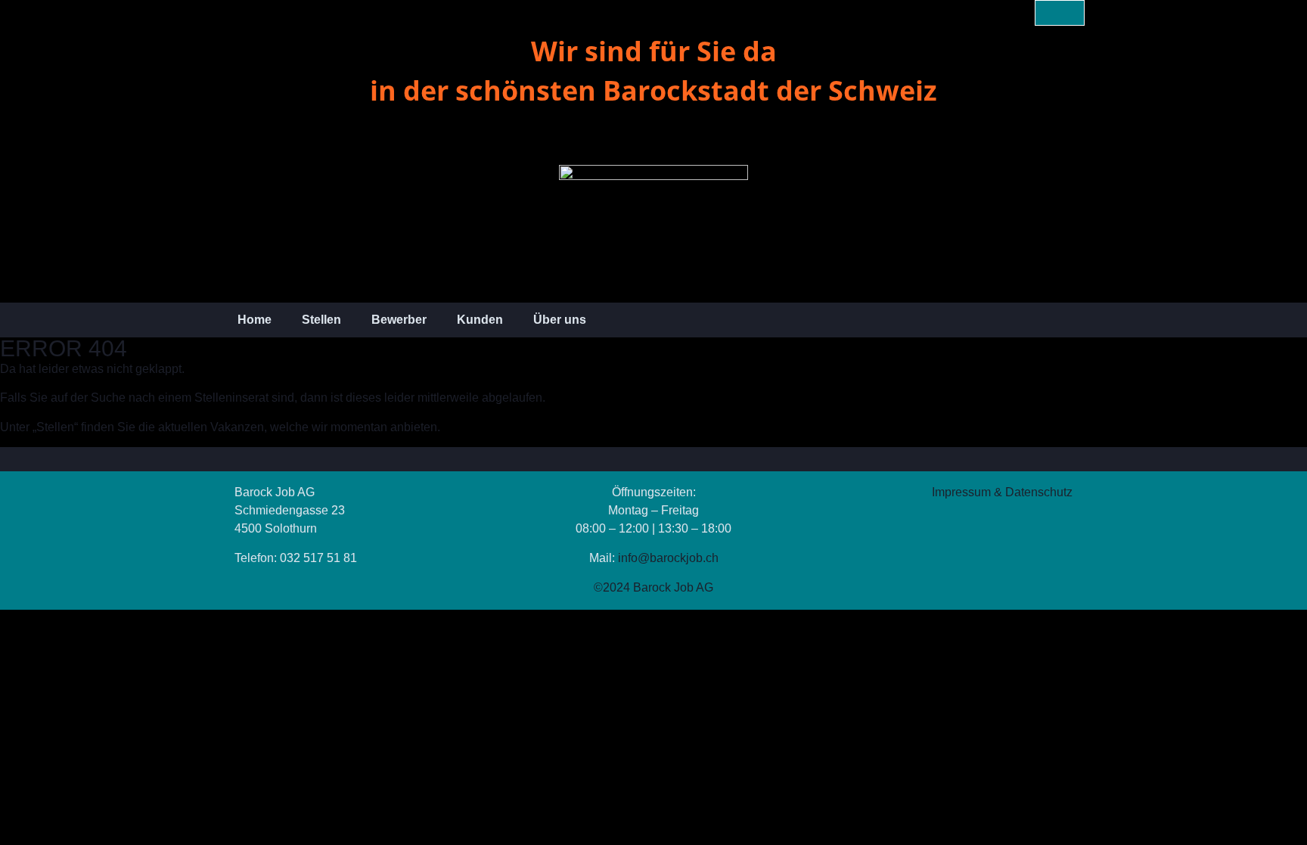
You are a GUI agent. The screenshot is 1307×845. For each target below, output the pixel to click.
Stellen (321, 319)
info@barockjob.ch (668, 557)
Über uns (559, 319)
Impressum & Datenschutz (1002, 492)
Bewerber (399, 319)
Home (254, 319)
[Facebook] (1047, 13)
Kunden (480, 319)
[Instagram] (1072, 13)
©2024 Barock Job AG (653, 587)
